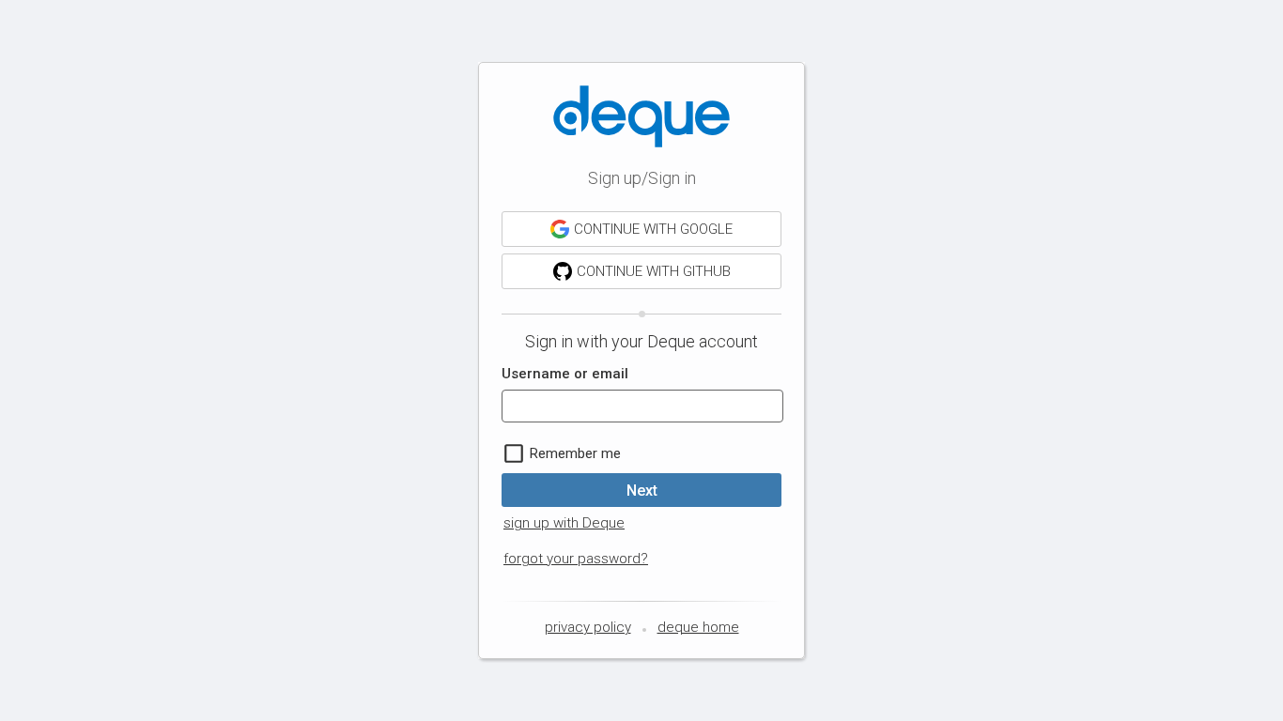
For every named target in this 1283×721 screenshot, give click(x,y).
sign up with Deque (564, 522)
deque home (698, 627)
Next (641, 490)
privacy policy (588, 627)
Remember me (575, 453)
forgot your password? (575, 558)
